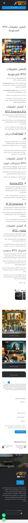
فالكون (14, 389)
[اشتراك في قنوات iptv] (14, 310)
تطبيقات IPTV (20, 78)
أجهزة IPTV (18, 92)
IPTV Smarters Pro (15, 112)
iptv (14, 385)
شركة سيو (19, 510)
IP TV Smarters (14, 204)
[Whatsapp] (4, 519)
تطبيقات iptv (9, 388)
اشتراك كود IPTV (14, 375)
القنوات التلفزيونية (7, 83)
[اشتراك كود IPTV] (21, 372)
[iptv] (20, 1)
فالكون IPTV (19, 231)
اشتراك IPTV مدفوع (14, 366)
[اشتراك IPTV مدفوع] (14, 341)
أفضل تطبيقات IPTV (7, 386)
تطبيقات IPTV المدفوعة (10, 90)
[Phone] (4, 515)
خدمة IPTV (15, 166)
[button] (25, 447)
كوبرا (7, 389)
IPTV (7, 98)
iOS (4, 209)
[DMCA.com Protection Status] (21, 476)
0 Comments (6, 384)
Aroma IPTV (16, 183)
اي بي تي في (15, 388)
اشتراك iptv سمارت (17, 387)
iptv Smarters (18, 385)
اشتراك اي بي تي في (21, 141)
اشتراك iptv (24, 387)
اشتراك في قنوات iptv (14, 335)
